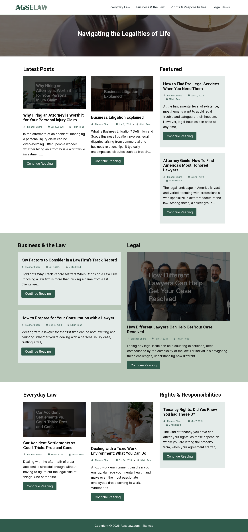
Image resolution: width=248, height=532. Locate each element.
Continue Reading (40, 163)
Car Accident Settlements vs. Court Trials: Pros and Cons (49, 445)
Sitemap (147, 525)
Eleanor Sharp (34, 126)
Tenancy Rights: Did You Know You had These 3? (190, 412)
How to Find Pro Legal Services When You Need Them (191, 86)
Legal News (221, 7)
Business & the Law (150, 7)
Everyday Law (119, 7)
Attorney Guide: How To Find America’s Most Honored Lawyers (188, 165)
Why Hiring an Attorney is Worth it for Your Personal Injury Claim (53, 117)
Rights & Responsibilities (188, 7)
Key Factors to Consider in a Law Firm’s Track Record (69, 260)
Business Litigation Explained (117, 117)
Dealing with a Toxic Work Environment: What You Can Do (118, 451)
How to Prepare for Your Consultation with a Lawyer (67, 318)
